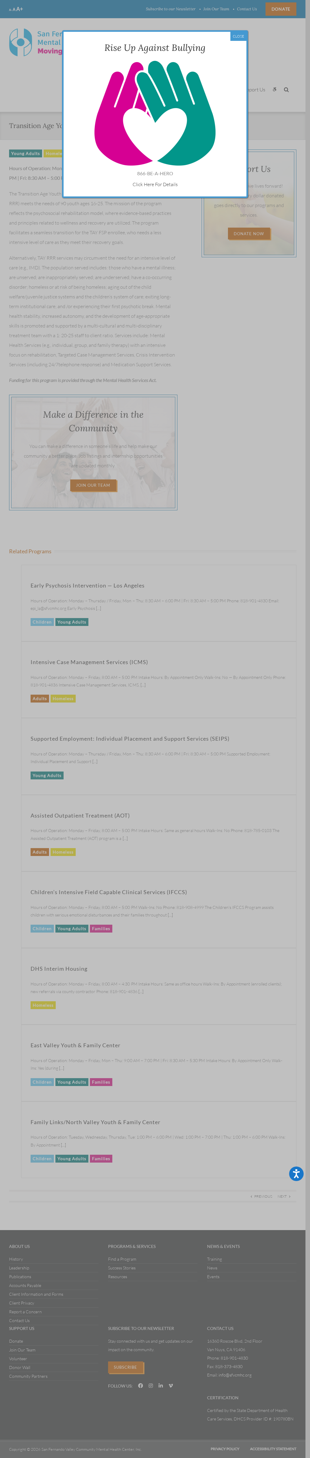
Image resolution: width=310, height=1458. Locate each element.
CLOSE (238, 36)
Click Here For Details (155, 184)
